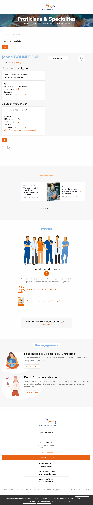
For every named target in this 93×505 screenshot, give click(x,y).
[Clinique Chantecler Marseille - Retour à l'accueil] (46, 6)
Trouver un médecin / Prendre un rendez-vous (46, 473)
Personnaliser (44, 502)
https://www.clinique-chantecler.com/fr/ (20, 130)
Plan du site (39, 491)
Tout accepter (82, 498)
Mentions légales (75, 489)
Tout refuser (29, 502)
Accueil (26, 23)
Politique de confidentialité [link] (61, 502)
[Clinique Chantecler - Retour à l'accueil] (46, 422)
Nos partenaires (69, 491)
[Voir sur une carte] (18, 89)
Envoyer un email (44, 457)
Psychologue (17, 62)
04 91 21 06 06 (20, 95)
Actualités (46, 175)
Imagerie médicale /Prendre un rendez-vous (46, 480)
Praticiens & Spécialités (42, 23)
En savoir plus (31, 366)
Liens (31, 491)
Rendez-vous (58, 58)
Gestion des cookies (53, 491)
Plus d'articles (46, 209)
